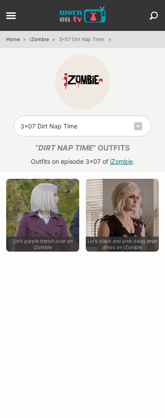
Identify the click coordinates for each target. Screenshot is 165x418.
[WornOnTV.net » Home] (82, 15)
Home (13, 39)
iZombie (39, 39)
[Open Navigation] (11, 16)
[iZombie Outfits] (82, 82)
